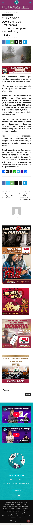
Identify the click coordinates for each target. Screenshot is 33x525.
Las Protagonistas (24, 510)
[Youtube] (19, 495)
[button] (3, 2)
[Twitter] (8, 42)
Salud (7, 516)
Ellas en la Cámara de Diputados (11, 508)
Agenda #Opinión (9, 502)
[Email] (16, 42)
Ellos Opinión (25, 508)
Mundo (17, 512)
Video (20, 517)
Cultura (18, 504)
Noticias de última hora (22, 514)
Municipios (23, 512)
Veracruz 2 (27, 516)
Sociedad (12, 516)
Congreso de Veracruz (21, 502)
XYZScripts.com (26, 524)
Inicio (3, 12)
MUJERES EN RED (9, 512)
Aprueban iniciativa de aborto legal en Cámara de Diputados (9, 196)
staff (5, 38)
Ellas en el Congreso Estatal (10, 506)
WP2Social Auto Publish (9, 524)
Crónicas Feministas (10, 504)
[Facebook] (4, 42)
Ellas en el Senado (23, 506)
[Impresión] (20, 42)
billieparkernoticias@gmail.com (20, 483)
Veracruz (8, 12)
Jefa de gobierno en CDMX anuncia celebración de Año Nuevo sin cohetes (25, 197)
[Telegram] (25, 42)
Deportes (24, 504)
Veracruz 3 (15, 12)
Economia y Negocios (9, 514)
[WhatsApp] (12, 42)
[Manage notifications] (28, 521)
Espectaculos (6, 510)
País (3, 516)
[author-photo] (16, 215)
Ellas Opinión (14, 510)
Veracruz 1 (19, 516)
